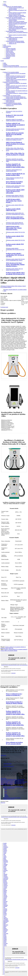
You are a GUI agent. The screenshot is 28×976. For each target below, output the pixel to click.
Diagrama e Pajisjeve (10, 54)
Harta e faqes (3, 778)
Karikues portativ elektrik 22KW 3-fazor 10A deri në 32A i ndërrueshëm (15, 191)
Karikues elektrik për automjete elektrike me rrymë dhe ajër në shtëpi (17, 13)
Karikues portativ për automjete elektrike (14, 31)
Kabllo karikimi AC (13, 38)
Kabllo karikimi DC (13, 39)
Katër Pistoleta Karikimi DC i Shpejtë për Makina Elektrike (14, 702)
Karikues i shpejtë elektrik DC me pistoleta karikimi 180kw (15, 174)
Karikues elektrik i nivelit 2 (9, 788)
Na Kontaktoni (6, 58)
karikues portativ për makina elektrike (9, 779)
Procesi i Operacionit (10, 53)
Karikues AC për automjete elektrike (14, 6)
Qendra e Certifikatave (11, 49)
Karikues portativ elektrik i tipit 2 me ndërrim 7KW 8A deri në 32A (15, 273)
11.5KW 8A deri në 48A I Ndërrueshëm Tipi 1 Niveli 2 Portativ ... (14, 201)
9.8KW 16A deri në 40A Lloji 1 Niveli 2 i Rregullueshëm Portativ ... (15, 218)
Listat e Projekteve (10, 52)
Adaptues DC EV (12, 43)
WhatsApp (3, 802)
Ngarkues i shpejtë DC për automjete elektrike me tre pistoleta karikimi (17, 27)
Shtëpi (4, 4)
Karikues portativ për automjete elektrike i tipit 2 (16, 98)
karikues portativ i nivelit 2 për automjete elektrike (13, 780)
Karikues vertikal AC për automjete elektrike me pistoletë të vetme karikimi (17, 16)
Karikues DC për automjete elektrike (14, 17)
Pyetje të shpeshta (7, 46)
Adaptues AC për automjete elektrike (17, 42)
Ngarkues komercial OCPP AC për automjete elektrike (16, 8)
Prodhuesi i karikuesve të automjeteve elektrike (13, 786)
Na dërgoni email (4, 307)
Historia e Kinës (9, 51)
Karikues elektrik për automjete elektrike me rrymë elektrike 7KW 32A (15, 134)
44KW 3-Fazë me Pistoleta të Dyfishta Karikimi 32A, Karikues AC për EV (15, 144)
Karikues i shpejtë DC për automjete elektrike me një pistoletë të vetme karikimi (18, 22)
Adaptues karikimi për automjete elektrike (15, 41)
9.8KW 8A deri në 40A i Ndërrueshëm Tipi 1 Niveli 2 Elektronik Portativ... (14, 228)
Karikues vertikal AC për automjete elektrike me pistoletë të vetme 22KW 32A (15, 125)
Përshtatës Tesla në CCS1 (8, 799)
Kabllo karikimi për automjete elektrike (14, 37)
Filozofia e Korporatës (11, 48)
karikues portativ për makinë (7, 784)
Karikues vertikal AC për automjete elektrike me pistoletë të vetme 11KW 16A (13, 647)
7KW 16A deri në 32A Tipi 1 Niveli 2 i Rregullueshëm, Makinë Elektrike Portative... (15, 264)
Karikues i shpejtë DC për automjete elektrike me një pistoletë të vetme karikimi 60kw (15, 723)
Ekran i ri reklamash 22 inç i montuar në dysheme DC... (14, 694)
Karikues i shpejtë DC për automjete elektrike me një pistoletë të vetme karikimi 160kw (15, 165)
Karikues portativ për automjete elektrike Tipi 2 (15, 783)
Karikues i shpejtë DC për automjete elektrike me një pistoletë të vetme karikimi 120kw (15, 712)
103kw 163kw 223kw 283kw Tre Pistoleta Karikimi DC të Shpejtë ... (15, 155)
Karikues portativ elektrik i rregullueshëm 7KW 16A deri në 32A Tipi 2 (15, 255)
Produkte (5, 5)
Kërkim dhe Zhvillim (10, 55)
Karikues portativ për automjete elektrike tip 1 (16, 96)
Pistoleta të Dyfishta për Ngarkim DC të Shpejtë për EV (15, 66)
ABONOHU (3, 755)
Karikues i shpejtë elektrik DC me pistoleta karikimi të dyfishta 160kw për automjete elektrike (14, 650)
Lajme (4, 44)
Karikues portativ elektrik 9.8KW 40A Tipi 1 (13, 209)
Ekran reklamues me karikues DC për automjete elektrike (17, 19)
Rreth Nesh (5, 47)
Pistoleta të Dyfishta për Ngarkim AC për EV (15, 75)
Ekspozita (8, 57)
